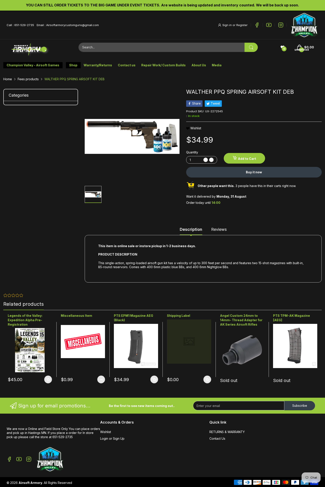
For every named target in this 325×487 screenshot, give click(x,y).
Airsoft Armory (30, 483)
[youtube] (268, 25)
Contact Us (217, 438)
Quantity (192, 152)
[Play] (304, 25)
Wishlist (105, 432)
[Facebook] (257, 25)
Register (242, 25)
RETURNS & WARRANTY (227, 432)
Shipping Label (178, 315)
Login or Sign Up (112, 438)
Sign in (227, 25)
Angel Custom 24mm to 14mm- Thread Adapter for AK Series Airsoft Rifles (241, 320)
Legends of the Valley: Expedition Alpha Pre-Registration (25, 320)
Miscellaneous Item (76, 315)
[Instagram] (280, 25)
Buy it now (254, 172)
